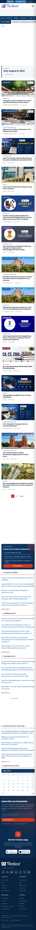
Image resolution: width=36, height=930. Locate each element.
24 (27, 787)
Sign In (30, 1)
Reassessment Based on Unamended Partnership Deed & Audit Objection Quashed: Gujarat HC (17, 640)
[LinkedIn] (16, 872)
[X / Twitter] (7, 872)
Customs (3, 885)
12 (3, 784)
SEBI (20, 883)
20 (8, 787)
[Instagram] (20, 872)
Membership (22, 909)
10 (27, 780)
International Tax (6, 890)
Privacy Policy (5, 920)
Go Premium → (18, 566)
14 (13, 784)
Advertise (22, 903)
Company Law (23, 880)
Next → (22, 496)
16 (22, 784)
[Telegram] (29, 872)
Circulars (3, 901)
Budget (16, 18)
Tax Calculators (5, 909)
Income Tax (9, 18)
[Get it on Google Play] (11, 852)
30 (23, 790)
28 (13, 790)
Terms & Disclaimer (15, 920)
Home (2, 18)
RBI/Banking (22, 885)
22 (18, 787)
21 (13, 787)
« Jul (3, 793)
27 (8, 790)
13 (8, 784)
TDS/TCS (3, 888)
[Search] (34, 18)
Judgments (4, 903)
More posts (5, 609)
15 (18, 784)
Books (11, 1)
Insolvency (22, 888)
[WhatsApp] (24, 872)
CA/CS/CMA (22, 890)
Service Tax (23, 18)
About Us (21, 898)
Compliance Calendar (7, 906)
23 (22, 787)
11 (32, 780)
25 (32, 787)
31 (27, 790)
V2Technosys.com (6, 917)
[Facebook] (3, 872)
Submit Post (21, 1)
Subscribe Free (8, 820)
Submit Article (23, 901)
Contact (21, 906)
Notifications (4, 898)
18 (32, 784)
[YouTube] (11, 872)
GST (2, 883)
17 (27, 784)
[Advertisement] (18, 46)
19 (3, 787)
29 (18, 790)
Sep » (32, 793)
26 (4, 790)
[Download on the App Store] (24, 852)
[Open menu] (33, 6)
